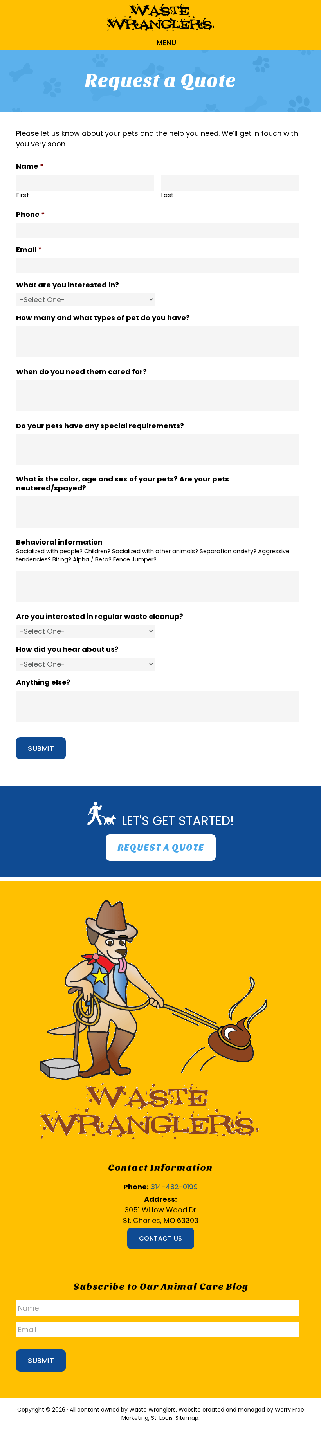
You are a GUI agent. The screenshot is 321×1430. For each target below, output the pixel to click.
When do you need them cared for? (81, 371)
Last (167, 195)
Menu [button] (166, 42)
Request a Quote (160, 847)
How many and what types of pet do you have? (103, 317)
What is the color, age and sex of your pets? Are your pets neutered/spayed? (122, 483)
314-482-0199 (174, 1187)
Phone (30, 214)
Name (30, 166)
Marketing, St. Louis (147, 1418)
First (22, 195)
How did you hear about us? (67, 649)
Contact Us (160, 1238)
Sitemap (186, 1418)
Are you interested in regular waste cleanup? (99, 616)
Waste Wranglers (160, 17)
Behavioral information (59, 541)
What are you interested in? (67, 284)
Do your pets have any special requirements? (100, 425)
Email (29, 249)
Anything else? (43, 682)
